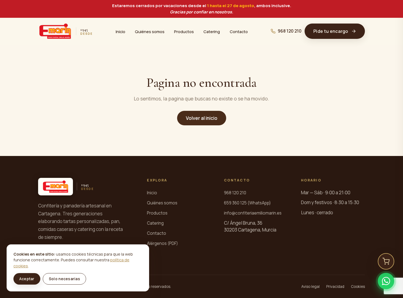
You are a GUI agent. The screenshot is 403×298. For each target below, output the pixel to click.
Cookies (358, 286)
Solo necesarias (64, 278)
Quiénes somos (149, 31)
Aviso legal (310, 286)
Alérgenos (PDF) (162, 243)
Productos (184, 31)
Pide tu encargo (330, 31)
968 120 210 (290, 31)
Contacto (239, 31)
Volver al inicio (201, 118)
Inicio (120, 31)
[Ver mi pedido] (386, 261)
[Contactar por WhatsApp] (386, 281)
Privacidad (335, 286)
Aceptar (27, 278)
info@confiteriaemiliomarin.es (253, 213)
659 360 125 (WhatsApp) (247, 203)
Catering (211, 31)
